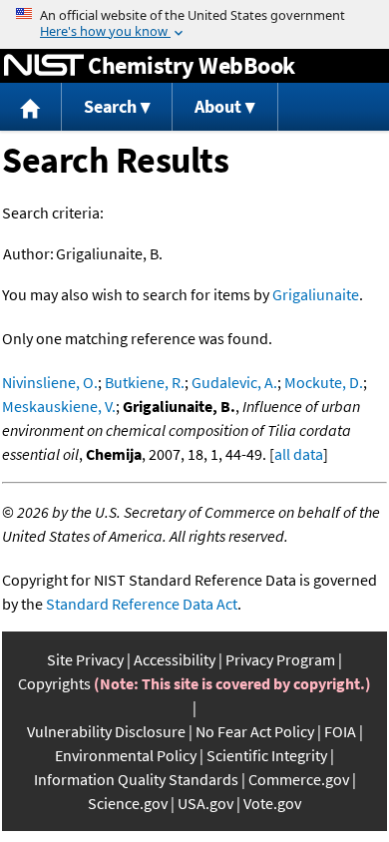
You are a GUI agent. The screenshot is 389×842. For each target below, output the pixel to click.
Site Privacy (85, 659)
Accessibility (174, 659)
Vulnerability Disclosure (106, 731)
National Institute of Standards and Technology (44, 66)
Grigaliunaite (315, 294)
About (217, 106)
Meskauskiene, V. (59, 406)
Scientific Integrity (266, 755)
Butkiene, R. (145, 382)
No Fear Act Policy (254, 731)
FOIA (340, 731)
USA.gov (205, 803)
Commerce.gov (298, 779)
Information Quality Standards (136, 779)
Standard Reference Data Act (141, 604)
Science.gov (128, 803)
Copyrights (54, 683)
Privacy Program (280, 659)
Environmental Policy (125, 755)
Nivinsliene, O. (50, 382)
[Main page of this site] (31, 107)
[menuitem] (31, 107)
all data (298, 454)
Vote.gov (272, 803)
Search (110, 106)
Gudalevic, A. (234, 382)
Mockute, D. (323, 382)
